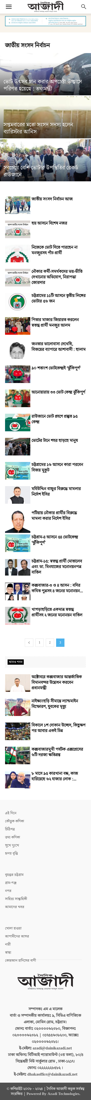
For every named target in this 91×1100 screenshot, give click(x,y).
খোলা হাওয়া (13, 928)
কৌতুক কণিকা (14, 821)
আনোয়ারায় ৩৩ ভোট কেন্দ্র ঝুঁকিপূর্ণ (58, 392)
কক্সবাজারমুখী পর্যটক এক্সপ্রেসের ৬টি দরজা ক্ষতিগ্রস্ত (57, 752)
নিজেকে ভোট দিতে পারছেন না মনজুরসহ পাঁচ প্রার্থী (55, 250)
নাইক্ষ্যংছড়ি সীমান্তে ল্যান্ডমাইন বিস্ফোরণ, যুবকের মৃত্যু (55, 704)
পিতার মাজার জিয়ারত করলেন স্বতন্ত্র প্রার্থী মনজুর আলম (55, 322)
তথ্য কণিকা (12, 837)
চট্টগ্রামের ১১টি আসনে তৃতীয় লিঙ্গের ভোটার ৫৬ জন (59, 298)
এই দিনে (10, 813)
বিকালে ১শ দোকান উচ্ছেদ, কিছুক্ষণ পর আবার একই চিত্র (58, 728)
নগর (8, 891)
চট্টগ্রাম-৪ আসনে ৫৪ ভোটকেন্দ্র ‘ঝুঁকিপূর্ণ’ (55, 540)
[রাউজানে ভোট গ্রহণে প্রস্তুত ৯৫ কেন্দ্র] (17, 422)
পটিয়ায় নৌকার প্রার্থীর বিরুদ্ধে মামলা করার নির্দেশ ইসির (54, 516)
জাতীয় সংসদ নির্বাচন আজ (52, 199)
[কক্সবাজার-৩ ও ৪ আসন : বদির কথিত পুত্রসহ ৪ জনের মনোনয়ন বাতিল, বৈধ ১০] (17, 591)
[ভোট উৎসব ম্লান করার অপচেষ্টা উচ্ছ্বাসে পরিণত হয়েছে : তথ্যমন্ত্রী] (45, 81)
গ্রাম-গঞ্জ (10, 882)
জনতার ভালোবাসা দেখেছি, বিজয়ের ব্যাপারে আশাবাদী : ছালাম (59, 347)
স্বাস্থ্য (8, 952)
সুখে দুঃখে (12, 845)
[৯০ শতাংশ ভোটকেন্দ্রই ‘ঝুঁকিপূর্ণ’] (17, 374)
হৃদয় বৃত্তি (11, 853)
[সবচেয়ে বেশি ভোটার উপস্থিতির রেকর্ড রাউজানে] (45, 167)
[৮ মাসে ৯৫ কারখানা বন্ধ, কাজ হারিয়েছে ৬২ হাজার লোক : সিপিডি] (17, 779)
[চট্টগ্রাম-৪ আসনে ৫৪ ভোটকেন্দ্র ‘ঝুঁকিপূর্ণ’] (17, 543)
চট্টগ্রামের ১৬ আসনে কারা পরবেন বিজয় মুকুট (57, 467)
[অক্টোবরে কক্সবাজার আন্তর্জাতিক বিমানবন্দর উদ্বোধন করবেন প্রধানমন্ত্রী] (17, 683)
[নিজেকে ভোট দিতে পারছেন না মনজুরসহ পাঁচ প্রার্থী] (17, 253)
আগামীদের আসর (17, 936)
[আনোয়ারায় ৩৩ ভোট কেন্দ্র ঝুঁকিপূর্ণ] (17, 398)
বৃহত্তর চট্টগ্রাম (14, 874)
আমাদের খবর (14, 907)
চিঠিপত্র (10, 829)
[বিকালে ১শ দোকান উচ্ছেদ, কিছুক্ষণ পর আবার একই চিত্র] (17, 731)
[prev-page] (29, 643)
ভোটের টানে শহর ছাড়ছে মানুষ (55, 441)
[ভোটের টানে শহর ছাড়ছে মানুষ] (17, 446)
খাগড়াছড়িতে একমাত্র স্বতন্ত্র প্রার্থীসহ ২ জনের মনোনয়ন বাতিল (57, 612)
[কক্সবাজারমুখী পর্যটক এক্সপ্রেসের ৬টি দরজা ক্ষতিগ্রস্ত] (17, 755)
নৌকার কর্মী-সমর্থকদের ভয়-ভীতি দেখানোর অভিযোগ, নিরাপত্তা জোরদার (57, 277)
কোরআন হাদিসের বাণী (20, 960)
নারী (8, 944)
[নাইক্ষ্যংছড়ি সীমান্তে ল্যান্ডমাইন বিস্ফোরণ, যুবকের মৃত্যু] (17, 707)
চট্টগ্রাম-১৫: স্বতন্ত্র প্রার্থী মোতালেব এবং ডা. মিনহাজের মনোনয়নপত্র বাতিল (57, 566)
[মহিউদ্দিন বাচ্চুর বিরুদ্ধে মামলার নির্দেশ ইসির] (17, 495)
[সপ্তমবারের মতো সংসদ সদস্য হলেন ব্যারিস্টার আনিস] (45, 124)
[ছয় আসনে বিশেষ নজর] (17, 229)
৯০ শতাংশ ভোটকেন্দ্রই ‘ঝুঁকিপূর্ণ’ (56, 368)
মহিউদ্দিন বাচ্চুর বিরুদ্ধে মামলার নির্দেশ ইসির (56, 491)
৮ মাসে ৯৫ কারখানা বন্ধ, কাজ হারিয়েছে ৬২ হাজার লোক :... (55, 776)
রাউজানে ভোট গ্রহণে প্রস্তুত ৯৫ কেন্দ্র (55, 419)
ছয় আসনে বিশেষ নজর (49, 223)
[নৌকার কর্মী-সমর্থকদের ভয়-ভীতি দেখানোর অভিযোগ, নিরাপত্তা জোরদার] (17, 277)
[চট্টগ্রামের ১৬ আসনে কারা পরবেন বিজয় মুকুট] (17, 471)
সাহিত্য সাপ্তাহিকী (16, 899)
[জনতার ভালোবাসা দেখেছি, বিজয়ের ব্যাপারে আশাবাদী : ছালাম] (17, 350)
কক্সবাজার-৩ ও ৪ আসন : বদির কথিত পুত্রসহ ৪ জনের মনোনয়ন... (57, 588)
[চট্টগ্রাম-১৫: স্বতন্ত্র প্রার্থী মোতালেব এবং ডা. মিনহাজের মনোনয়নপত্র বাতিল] (17, 567)
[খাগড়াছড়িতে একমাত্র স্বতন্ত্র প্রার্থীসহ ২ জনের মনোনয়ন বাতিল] (17, 615)
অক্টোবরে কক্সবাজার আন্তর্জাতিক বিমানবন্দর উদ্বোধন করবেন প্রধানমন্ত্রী (57, 682)
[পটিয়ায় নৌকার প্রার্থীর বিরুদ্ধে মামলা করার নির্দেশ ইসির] (17, 521)
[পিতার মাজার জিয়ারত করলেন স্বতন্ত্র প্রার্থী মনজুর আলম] (17, 326)
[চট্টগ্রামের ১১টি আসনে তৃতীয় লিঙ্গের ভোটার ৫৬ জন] (17, 302)
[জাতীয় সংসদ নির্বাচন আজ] (17, 205)
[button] (9, 7)
